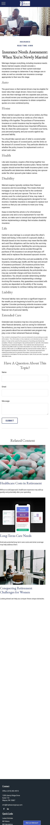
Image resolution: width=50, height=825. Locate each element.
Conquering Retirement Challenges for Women (16, 590)
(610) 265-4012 (13, 791)
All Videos (6, 821)
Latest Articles (7, 818)
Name (4, 372)
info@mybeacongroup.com (12, 805)
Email (4, 387)
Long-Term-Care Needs (15, 535)
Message (6, 401)
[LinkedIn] (7, 808)
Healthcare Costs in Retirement (21, 483)
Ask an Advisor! (32, 823)
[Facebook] (3, 808)
